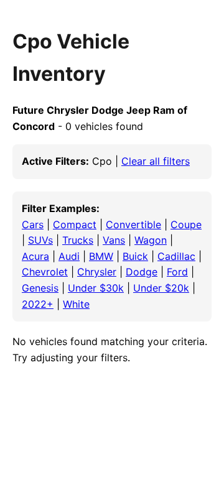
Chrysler (96, 272)
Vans (114, 240)
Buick (135, 256)
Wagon (150, 240)
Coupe (186, 224)
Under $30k (96, 288)
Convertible (133, 224)
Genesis (40, 288)
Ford (177, 272)
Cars (33, 224)
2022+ (38, 304)
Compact (74, 224)
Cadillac (176, 256)
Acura (35, 256)
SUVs (40, 240)
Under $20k (161, 288)
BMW (101, 256)
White (76, 304)
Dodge (141, 272)
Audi (69, 256)
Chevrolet (45, 272)
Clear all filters (155, 161)
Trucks (77, 240)
